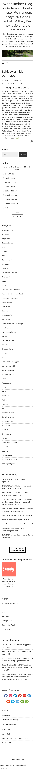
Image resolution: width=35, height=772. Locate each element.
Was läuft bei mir (8, 455)
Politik (4, 391)
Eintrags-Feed (7, 621)
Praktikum (5, 396)
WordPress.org (7, 629)
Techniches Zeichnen (9, 442)
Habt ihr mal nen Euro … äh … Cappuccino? (17, 524)
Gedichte (5, 311)
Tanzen (4, 438)
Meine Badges (7, 734)
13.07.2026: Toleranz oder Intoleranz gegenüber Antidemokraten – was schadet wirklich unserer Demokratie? (17, 502)
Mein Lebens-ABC (8, 366)
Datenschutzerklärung (10, 720)
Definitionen (6, 264)
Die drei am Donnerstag (10, 273)
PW (3, 408)
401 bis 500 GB (11, 195)
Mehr (7, 208)
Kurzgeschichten (8, 349)
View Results (17, 217)
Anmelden (5, 616)
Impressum (6, 715)
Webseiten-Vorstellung (10, 459)
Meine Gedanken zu (9, 370)
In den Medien (7, 730)
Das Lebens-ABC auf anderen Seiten (15, 738)
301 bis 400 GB (11, 191)
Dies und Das (6, 84)
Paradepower (6, 383)
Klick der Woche (8, 340)
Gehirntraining (7, 315)
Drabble (4, 281)
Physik (4, 387)
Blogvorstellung (7, 243)
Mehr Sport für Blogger (10, 362)
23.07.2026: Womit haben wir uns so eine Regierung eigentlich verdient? (17, 667)
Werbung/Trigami (8, 464)
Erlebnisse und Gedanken (19, 84)
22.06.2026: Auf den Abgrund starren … (16, 520)
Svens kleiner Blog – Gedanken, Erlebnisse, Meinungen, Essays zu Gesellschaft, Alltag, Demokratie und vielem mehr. (17, 17)
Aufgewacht (6, 239)
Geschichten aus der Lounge (12, 324)
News (4, 379)
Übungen (5, 451)
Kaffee (4, 336)
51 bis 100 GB (10, 178)
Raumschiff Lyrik (8, 413)
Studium (5, 430)
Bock (3, 674)
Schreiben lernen (8, 417)
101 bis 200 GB (10, 182)
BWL (3, 247)
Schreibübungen (8, 421)
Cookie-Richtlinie (9, 725)
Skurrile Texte (7, 425)
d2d (3, 256)
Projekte (5, 404)
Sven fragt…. (6, 434)
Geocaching (6, 319)
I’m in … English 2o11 (9, 332)
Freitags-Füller (7, 302)
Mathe (4, 357)
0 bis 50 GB (9, 174)
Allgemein (5, 234)
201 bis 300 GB (11, 187)
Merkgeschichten (8, 374)
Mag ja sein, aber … (17, 87)
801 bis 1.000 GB (11, 204)
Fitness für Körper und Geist (12, 294)
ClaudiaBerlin (7, 665)
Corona (4, 251)
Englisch (5, 285)
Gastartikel (6, 307)
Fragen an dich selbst (10, 298)
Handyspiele (6, 328)
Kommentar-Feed (8, 625)
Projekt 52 (5, 400)
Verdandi (20, 760)
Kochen (4, 345)
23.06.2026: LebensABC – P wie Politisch (17, 515)
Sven (21, 81)
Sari (3, 651)
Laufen (4, 353)
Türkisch (5, 447)
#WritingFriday (7, 230)
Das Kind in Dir (7, 260)
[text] (3, 81)
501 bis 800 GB (11, 199)
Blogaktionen (6, 742)
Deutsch (5, 268)
